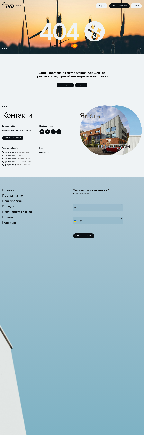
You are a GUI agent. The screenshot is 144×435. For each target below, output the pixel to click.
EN (99, 6)
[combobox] (75, 221)
